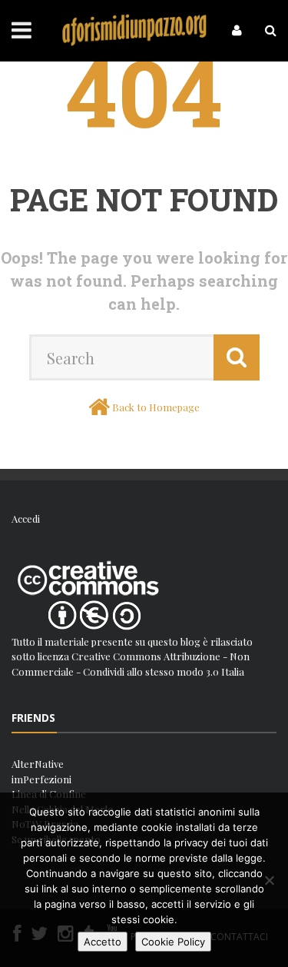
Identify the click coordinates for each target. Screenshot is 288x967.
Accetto (102, 941)
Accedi (26, 518)
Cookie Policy (173, 941)
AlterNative (38, 763)
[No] (268, 880)
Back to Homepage (156, 407)
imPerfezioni (41, 779)
